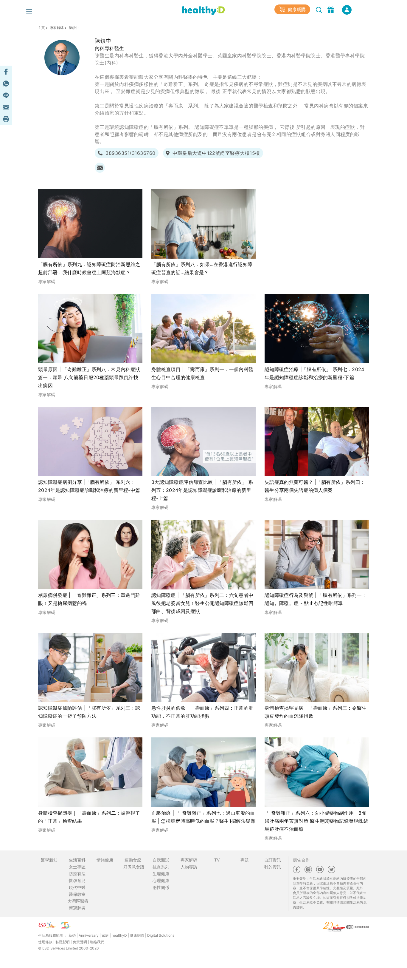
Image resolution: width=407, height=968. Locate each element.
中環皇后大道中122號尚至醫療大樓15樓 (216, 153)
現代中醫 (77, 887)
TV (217, 859)
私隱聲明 (62, 942)
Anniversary (89, 935)
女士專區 (77, 866)
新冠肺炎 (77, 907)
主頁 (41, 28)
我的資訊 (272, 866)
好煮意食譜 (133, 866)
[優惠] (331, 9)
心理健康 (161, 880)
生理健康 (161, 873)
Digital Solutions (160, 935)
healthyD (119, 935)
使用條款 (45, 942)
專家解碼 (56, 28)
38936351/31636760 (130, 153)
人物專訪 (189, 866)
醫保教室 (77, 894)
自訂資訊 (272, 859)
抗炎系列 (161, 866)
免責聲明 (80, 942)
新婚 (72, 935)
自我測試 (161, 859)
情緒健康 (105, 859)
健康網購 (296, 9)
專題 (244, 859)
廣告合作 (301, 859)
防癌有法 (77, 873)
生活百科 (77, 859)
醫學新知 (49, 859)
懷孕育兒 (77, 880)
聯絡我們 (97, 942)
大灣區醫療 (78, 901)
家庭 (105, 935)
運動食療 (133, 859)
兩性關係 (161, 887)
